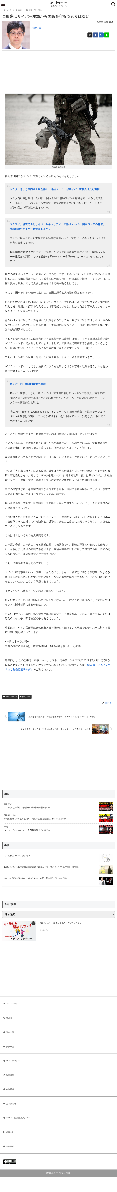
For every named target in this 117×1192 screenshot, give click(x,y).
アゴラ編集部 (42, 930)
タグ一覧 (10, 1046)
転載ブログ (26, 697)
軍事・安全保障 (11, 697)
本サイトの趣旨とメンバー (18, 1118)
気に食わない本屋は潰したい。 (18, 855)
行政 (6, 827)
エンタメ (8, 804)
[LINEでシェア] (106, 34)
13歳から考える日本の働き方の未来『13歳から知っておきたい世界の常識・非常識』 (42, 867)
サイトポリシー (13, 1061)
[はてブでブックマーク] (101, 34)
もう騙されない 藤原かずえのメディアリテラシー (60, 923)
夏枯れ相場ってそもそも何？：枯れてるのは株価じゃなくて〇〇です (35, 819)
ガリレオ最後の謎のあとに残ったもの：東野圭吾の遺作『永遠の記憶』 (36, 878)
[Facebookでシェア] (95, 34)
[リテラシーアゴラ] (19, 931)
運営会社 (10, 1132)
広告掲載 (10, 1089)
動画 (6, 794)
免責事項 (10, 1146)
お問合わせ (11, 1103)
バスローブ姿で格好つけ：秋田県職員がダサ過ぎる (27, 830)
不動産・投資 (10, 815)
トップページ (12, 1004)
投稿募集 (10, 1075)
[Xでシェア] (89, 34)
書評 (6, 845)
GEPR (9, 1018)
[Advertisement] (58, 70)
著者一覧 (10, 1032)
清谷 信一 (38, 28)
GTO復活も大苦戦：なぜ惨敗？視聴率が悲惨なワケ (27, 807)
